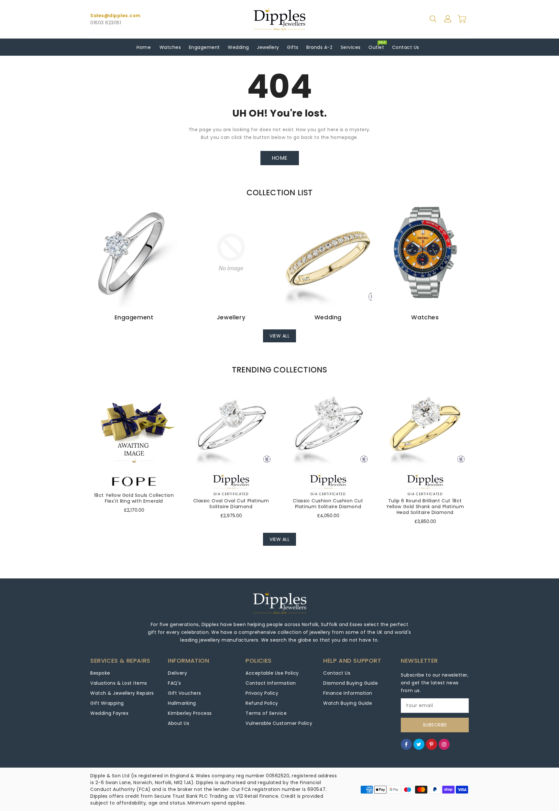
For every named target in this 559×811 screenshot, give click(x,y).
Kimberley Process (190, 713)
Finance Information (347, 693)
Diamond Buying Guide (350, 683)
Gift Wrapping (107, 703)
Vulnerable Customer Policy (279, 723)
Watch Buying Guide (347, 703)
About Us (178, 723)
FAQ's (174, 683)
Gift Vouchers (184, 693)
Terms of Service (266, 713)
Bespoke (100, 673)
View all (279, 336)
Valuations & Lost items (118, 683)
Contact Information (271, 683)
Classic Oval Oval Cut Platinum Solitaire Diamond (231, 503)
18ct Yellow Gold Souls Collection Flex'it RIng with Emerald (134, 498)
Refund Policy (262, 703)
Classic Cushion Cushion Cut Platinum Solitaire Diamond (328, 503)
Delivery (177, 673)
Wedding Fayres (109, 713)
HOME (280, 158)
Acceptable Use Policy (272, 673)
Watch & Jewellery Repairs (122, 693)
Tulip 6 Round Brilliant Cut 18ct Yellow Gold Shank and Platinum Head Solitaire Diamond (425, 506)
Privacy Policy (262, 693)
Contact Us (336, 673)
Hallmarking (182, 703)
